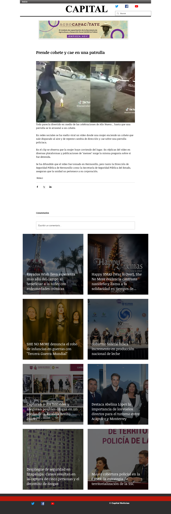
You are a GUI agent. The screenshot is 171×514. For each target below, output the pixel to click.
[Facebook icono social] (126, 6)
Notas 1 (40, 177)
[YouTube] (136, 6)
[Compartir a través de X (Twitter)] (44, 187)
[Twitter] (116, 6)
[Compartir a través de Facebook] (37, 187)
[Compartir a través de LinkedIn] (50, 187)
